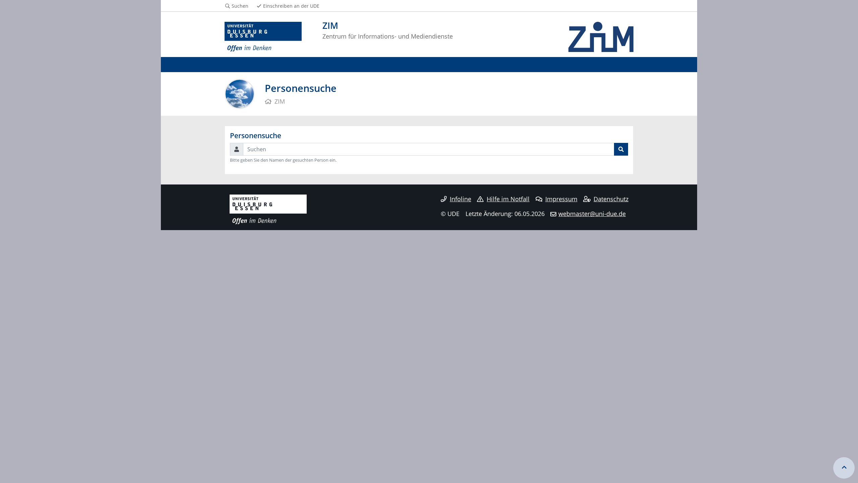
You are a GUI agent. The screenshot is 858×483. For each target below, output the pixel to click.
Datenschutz (611, 199)
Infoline (460, 199)
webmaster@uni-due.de (592, 214)
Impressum (561, 199)
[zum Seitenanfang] (844, 468)
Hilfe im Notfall (508, 199)
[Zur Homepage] (263, 37)
